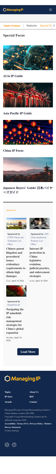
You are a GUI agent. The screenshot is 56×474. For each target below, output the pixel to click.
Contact (33, 402)
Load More (28, 351)
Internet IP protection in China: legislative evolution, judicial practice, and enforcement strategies (40, 262)
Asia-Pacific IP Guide (17, 113)
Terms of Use (22, 423)
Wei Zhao (9, 337)
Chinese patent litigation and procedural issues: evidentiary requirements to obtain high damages (15, 262)
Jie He (32, 280)
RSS (32, 397)
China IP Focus (13, 150)
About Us (34, 392)
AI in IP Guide (13, 76)
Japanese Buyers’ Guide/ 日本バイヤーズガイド (28, 190)
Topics (8, 392)
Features (32, 25)
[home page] (13, 9)
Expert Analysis (12, 25)
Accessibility (10, 423)
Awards (8, 402)
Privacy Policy (36, 423)
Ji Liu (8, 280)
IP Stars (8, 397)
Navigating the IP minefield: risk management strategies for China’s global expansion (15, 321)
